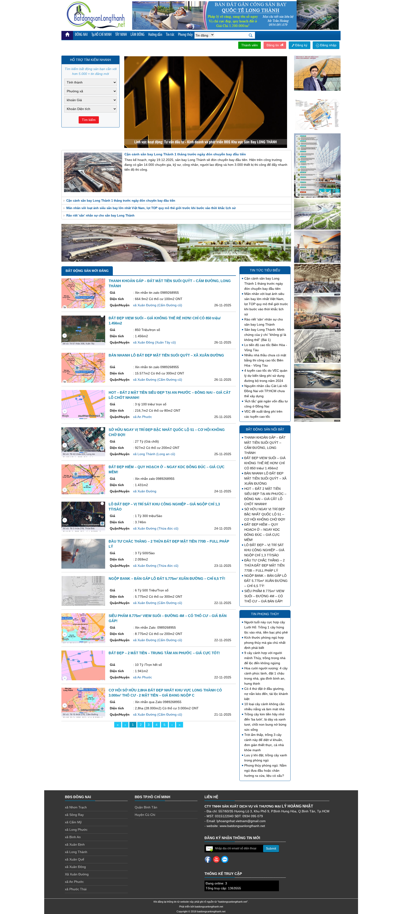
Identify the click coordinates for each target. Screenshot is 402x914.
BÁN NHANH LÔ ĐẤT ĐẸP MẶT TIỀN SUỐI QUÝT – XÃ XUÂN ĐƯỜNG (265, 478)
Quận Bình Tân (146, 807)
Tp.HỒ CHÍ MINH (101, 35)
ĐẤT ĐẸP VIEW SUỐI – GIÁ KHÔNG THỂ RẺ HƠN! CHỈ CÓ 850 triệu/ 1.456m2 (264, 463)
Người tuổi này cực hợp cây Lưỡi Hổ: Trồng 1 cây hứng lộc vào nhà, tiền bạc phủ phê (266, 627)
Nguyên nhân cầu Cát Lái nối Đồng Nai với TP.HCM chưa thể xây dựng (265, 391)
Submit (271, 848)
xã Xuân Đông (75, 867)
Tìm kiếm (89, 120)
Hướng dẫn (155, 35)
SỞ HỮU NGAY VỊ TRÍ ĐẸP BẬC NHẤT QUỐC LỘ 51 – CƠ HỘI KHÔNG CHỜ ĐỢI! (264, 514)
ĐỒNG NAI (81, 35)
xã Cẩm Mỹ (73, 822)
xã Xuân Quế (74, 859)
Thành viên (249, 45)
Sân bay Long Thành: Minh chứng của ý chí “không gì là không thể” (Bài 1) (265, 335)
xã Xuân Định (75, 844)
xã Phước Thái (76, 889)
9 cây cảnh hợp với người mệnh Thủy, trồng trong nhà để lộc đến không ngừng (264, 658)
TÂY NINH (121, 35)
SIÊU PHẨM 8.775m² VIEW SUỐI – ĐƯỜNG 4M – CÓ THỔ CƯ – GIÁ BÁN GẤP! (264, 596)
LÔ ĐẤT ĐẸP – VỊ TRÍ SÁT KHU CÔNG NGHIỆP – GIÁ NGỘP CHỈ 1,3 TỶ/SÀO (264, 550)
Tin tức (170, 35)
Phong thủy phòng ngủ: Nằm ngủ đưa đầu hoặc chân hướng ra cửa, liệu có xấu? (265, 770)
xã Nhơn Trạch (76, 807)
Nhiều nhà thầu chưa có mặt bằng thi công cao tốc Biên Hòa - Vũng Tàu (265, 360)
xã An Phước (74, 882)
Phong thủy (185, 35)
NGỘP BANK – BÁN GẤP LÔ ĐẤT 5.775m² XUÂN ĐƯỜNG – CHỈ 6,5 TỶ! (266, 581)
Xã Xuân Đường (77, 874)
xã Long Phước (76, 829)
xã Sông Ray (74, 815)
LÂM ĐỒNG (137, 35)
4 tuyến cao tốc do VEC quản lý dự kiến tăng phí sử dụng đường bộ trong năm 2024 (265, 376)
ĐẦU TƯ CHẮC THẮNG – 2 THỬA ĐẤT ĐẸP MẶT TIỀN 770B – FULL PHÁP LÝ (264, 565)
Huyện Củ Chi (145, 815)
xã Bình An (73, 837)
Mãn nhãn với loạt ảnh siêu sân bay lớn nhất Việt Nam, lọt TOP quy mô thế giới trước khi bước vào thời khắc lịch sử (151, 208)
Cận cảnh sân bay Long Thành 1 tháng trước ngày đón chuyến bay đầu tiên (120, 200)
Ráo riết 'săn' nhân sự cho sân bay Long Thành (100, 215)
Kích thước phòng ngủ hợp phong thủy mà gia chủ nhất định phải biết (264, 643)
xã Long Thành (76, 852)
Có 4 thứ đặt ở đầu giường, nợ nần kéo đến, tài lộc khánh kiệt (266, 694)
